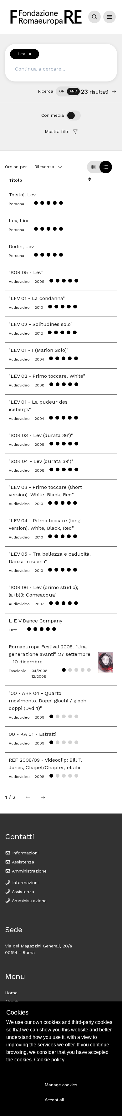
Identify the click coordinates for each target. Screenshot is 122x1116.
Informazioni (24, 852)
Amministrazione (29, 870)
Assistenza (22, 861)
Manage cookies (61, 1084)
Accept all (54, 1099)
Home (11, 992)
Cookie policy (49, 1059)
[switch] (68, 91)
